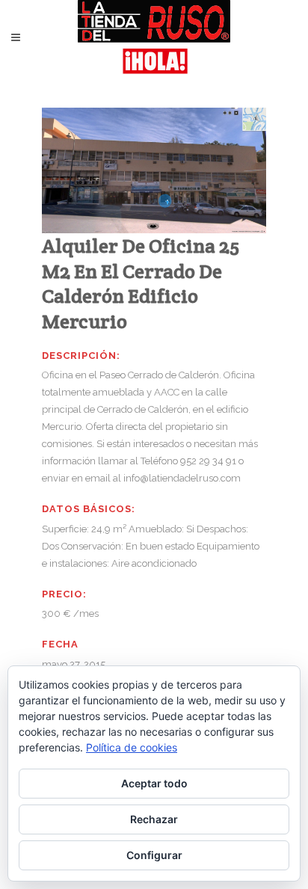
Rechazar (154, 819)
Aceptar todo (154, 783)
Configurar (154, 855)
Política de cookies (131, 747)
